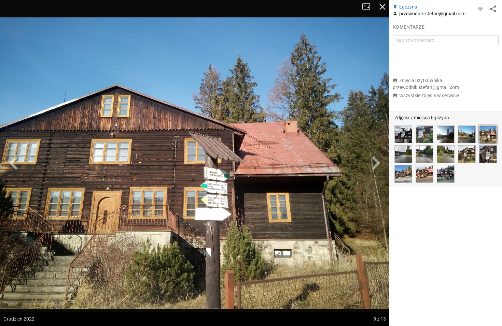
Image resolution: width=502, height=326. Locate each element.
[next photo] (375, 163)
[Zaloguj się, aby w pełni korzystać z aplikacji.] (480, 9)
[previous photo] (13, 163)
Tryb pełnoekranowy (369, 7)
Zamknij (382, 7)
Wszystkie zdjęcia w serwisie (429, 95)
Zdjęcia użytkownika (426, 84)
